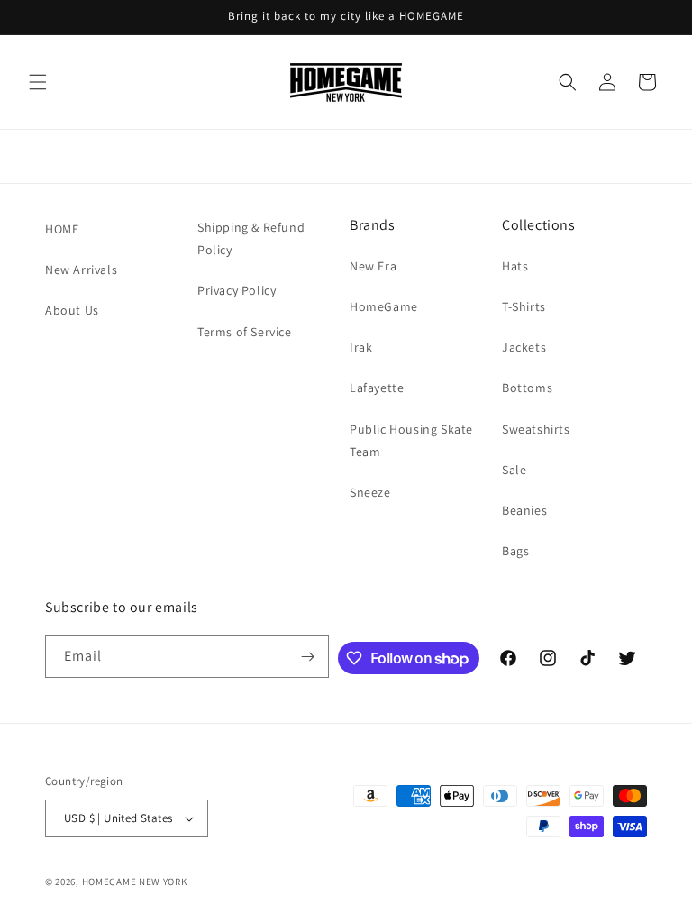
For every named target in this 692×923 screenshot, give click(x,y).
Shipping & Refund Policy (251, 238)
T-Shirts (524, 306)
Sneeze (370, 492)
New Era (373, 266)
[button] (38, 82)
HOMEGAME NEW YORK (134, 881)
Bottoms (527, 387)
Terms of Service (244, 332)
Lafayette (377, 387)
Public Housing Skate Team (411, 440)
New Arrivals (81, 269)
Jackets (524, 347)
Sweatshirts (536, 429)
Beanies (524, 510)
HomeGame (384, 306)
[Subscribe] (308, 656)
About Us (72, 310)
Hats (515, 266)
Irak (361, 347)
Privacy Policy (236, 290)
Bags (515, 551)
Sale (514, 470)
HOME (61, 229)
